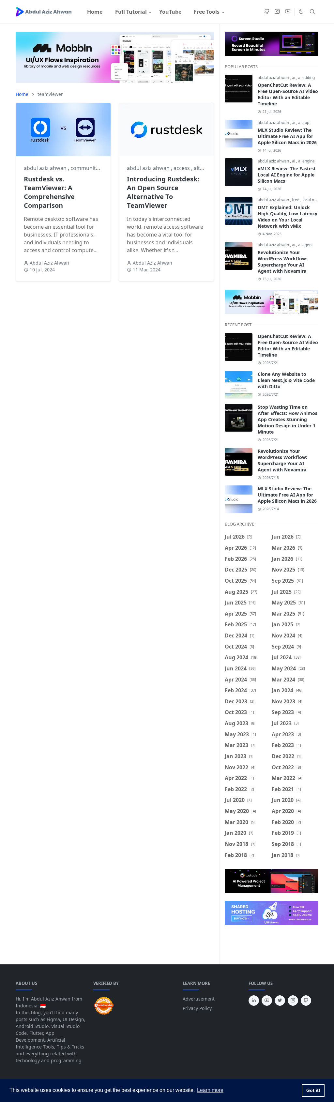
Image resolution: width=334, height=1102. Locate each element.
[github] (267, 12)
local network (314, 200)
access (182, 168)
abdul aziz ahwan (46, 168)
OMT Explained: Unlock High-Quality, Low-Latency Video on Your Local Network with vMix (287, 216)
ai (294, 77)
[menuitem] (95, 11)
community (85, 168)
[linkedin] (254, 1000)
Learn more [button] (210, 1090)
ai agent (305, 245)
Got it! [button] (313, 1090)
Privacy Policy (197, 1008)
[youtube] (287, 12)
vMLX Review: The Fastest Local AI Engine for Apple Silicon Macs (287, 174)
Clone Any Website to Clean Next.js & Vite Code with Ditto (286, 380)
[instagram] (277, 12)
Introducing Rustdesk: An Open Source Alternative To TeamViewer (163, 192)
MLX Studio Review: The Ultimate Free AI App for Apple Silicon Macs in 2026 (287, 136)
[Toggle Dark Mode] (301, 11)
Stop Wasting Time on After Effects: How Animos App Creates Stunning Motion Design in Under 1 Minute (287, 419)
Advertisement (199, 999)
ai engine (306, 161)
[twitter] (280, 1000)
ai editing (306, 77)
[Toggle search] (312, 12)
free (296, 200)
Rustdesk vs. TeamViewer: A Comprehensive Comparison (49, 192)
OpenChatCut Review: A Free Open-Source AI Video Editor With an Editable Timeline (288, 94)
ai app (303, 122)
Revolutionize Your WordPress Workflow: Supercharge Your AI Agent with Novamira (282, 261)
